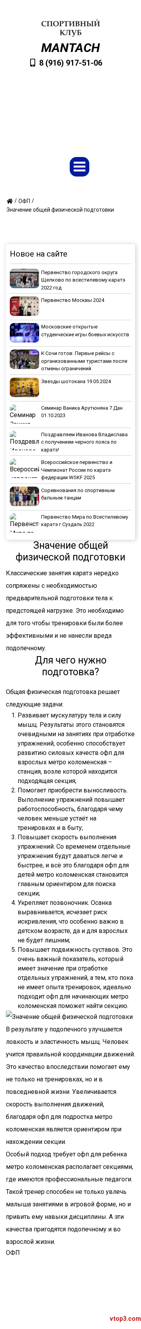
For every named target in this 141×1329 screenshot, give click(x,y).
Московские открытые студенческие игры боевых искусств (85, 330)
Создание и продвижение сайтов (76, 1318)
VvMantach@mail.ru (74, 103)
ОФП (13, 1252)
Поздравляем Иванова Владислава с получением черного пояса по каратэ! (84, 442)
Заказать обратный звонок (74, 127)
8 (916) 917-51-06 (70, 63)
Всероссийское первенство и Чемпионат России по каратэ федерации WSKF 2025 (76, 469)
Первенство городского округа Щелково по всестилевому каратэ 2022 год (83, 280)
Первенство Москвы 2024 (72, 300)
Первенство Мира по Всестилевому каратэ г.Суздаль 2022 (84, 521)
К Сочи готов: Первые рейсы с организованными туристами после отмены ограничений (84, 360)
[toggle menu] (79, 167)
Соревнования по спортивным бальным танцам (78, 494)
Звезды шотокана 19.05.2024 (76, 381)
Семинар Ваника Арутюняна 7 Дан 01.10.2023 (82, 412)
